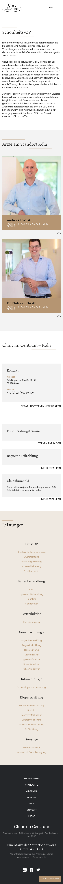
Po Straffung (31, 729)
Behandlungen (31, 778)
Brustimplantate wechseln (32, 552)
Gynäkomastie (31, 571)
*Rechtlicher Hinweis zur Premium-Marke (31, 854)
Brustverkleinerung (31, 566)
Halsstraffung (31, 649)
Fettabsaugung (31, 622)
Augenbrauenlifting (31, 640)
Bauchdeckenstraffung (31, 705)
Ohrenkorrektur (31, 668)
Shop (31, 803)
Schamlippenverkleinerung (31, 687)
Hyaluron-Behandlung (31, 594)
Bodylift (31, 710)
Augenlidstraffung (31, 645)
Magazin (31, 797)
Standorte (31, 784)
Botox (32, 589)
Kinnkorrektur (32, 654)
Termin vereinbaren (50, 878)
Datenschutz (39, 857)
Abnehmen (31, 791)
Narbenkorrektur (31, 747)
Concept (31, 809)
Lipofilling (31, 599)
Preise (31, 816)
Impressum (23, 857)
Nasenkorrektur (32, 664)
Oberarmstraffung (31, 719)
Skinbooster (31, 603)
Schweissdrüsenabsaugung (31, 752)
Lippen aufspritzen (31, 659)
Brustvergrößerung (32, 561)
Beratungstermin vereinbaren (41, 406)
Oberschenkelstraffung (31, 724)
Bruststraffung (31, 556)
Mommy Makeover (32, 715)
